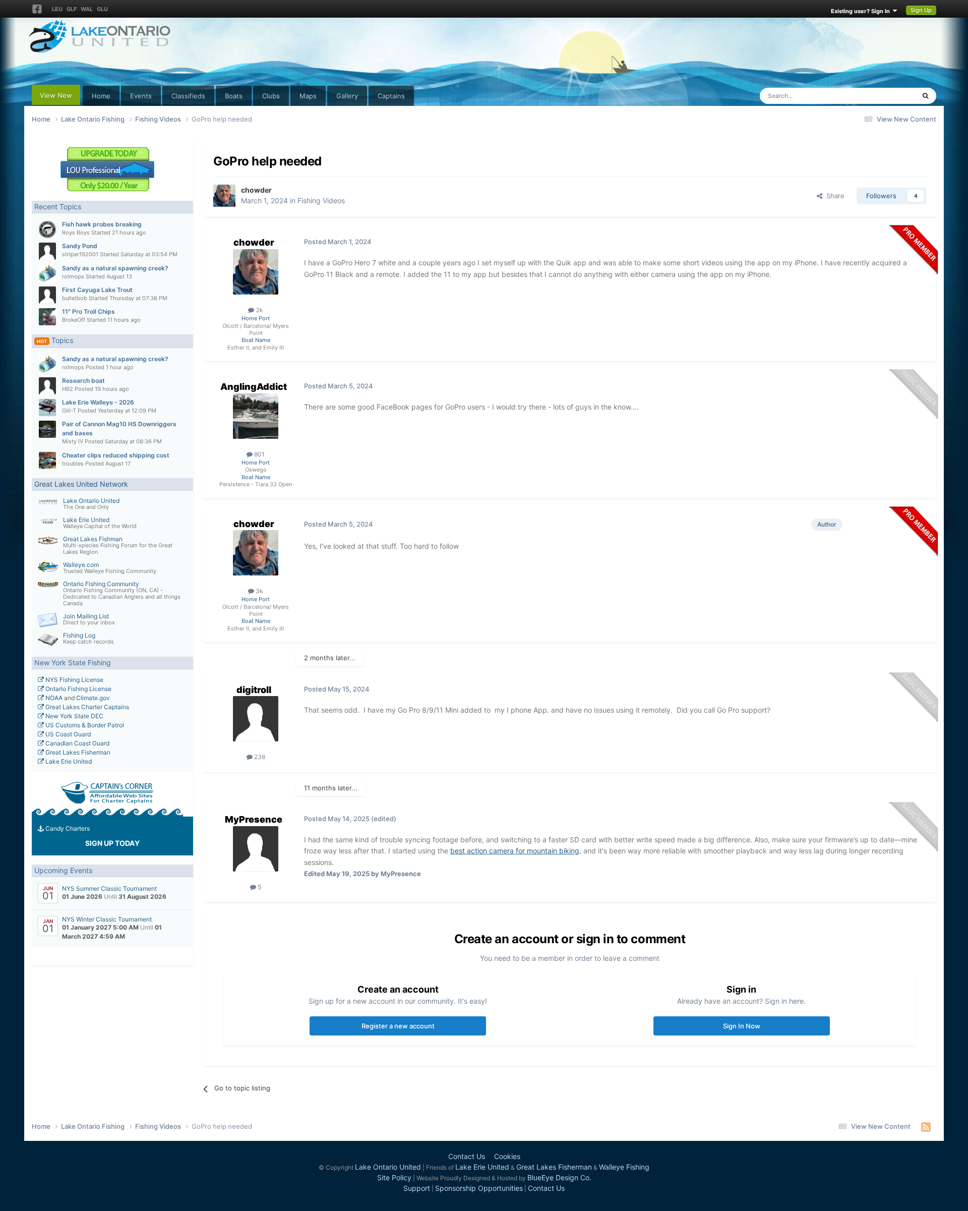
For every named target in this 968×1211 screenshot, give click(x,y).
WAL (87, 9)
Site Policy (394, 1177)
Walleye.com (81, 564)
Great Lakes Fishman (93, 539)
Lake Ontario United (91, 500)
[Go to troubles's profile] (47, 460)
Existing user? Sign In (862, 11)
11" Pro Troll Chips (88, 311)
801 (259, 454)
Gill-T (69, 410)
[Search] (925, 96)
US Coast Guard (67, 734)
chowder (256, 190)
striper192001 (80, 254)
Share (833, 196)
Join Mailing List (86, 616)
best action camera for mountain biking (514, 850)
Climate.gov (93, 698)
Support (416, 1188)
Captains (391, 96)
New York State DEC (73, 716)
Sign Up (921, 10)
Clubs (271, 96)
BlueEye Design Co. (559, 1177)
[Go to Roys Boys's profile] (47, 229)
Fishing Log (79, 635)
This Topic (886, 95)
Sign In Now (741, 1026)
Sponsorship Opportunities (479, 1188)
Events (141, 96)
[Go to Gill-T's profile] (47, 407)
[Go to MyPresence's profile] (255, 849)
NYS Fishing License (73, 679)
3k (258, 310)
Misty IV (72, 441)
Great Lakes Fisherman (77, 752)
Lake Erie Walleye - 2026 (98, 402)
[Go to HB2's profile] (47, 385)
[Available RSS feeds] (926, 1126)
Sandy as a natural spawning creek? (115, 268)
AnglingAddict (253, 386)
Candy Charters (67, 828)
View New (56, 95)
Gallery (347, 96)
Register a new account (398, 1026)
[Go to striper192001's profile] (47, 251)
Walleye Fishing (624, 1167)
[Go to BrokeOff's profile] (47, 316)
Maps (308, 96)
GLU (102, 9)
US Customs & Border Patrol (84, 725)
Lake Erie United (86, 520)
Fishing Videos (321, 200)
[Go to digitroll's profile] (255, 718)
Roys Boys (76, 232)
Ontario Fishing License (77, 689)
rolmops (73, 276)
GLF (72, 9)
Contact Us (466, 1156)
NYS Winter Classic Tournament (107, 919)
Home (101, 96)
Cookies (507, 1156)
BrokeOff (73, 319)
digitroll (253, 689)
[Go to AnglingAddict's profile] (255, 416)
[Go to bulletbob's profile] (47, 295)
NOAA (53, 698)
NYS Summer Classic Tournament (109, 888)
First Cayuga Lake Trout (97, 290)
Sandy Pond (79, 246)
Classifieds (188, 96)
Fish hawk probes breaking (102, 224)
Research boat (83, 380)
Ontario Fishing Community (101, 584)
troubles (73, 463)
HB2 (67, 388)
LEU (57, 9)
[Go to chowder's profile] (224, 196)
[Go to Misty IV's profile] (47, 429)
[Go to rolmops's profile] (47, 273)
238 (259, 757)
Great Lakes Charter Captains (86, 707)
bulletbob (74, 298)
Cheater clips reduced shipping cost (115, 455)
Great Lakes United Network (81, 484)
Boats (234, 96)
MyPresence (253, 819)
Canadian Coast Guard (76, 743)
